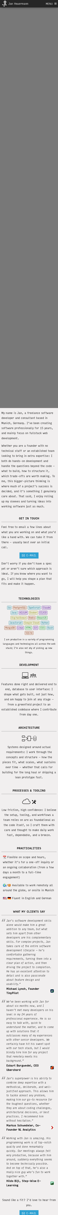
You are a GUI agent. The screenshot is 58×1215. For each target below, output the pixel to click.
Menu (50, 3)
